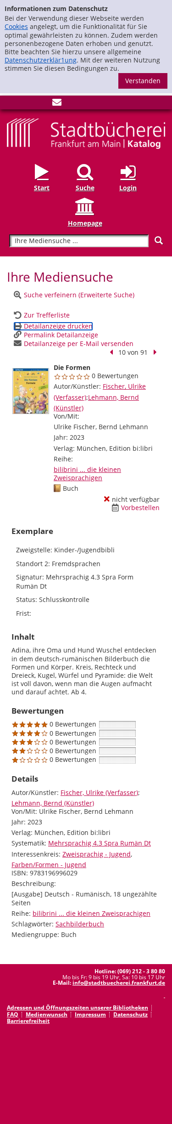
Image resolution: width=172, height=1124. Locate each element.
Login (128, 187)
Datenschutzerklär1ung (41, 60)
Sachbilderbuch (79, 924)
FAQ (12, 1014)
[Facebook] (11, 104)
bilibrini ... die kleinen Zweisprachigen (87, 473)
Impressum (90, 1014)
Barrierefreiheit (28, 1021)
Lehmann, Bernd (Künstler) (52, 803)
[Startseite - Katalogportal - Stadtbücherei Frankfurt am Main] (86, 133)
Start (42, 187)
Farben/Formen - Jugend (48, 864)
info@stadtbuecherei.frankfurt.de (118, 983)
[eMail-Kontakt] (56, 104)
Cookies (16, 26)
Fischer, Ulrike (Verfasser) (99, 792)
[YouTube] (41, 104)
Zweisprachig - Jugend (96, 854)
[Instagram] (26, 104)
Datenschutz (130, 1014)
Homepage (85, 223)
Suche (85, 187)
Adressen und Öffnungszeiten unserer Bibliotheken (77, 1007)
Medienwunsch (46, 1014)
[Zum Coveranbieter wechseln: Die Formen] (30, 391)
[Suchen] (159, 240)
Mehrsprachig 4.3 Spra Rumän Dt (99, 843)
